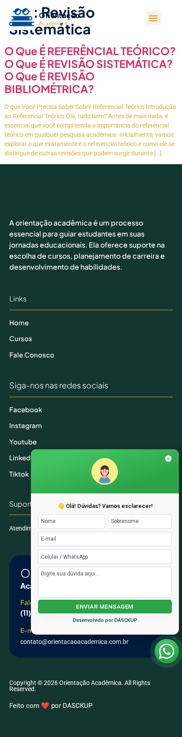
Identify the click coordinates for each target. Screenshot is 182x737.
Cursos (20, 338)
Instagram (25, 425)
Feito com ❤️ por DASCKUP (50, 706)
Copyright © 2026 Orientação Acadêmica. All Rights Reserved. (79, 685)
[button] (153, 18)
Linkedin (22, 457)
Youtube (23, 441)
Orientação (59, 15)
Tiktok (19, 474)
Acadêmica (53, 23)
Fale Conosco (31, 354)
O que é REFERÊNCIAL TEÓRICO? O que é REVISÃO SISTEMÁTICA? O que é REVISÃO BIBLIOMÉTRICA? (90, 69)
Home (19, 322)
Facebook (25, 409)
